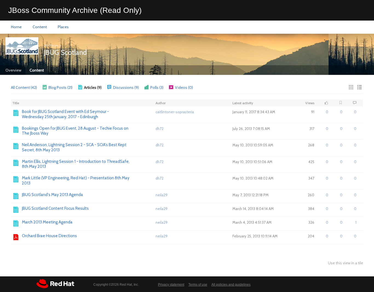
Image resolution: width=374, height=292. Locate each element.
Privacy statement (171, 285)
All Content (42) (24, 87)
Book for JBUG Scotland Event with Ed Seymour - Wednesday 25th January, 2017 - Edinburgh (65, 114)
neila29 (162, 195)
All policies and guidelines (231, 285)
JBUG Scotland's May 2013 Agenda (52, 194)
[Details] (359, 87)
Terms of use (197, 285)
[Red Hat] (55, 283)
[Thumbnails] (351, 87)
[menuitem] (16, 27)
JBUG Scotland (65, 52)
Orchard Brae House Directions (49, 235)
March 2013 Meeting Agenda (47, 222)
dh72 (159, 128)
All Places (51, 45)
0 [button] (327, 112)
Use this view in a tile (345, 263)
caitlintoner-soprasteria (175, 112)
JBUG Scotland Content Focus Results (55, 208)
